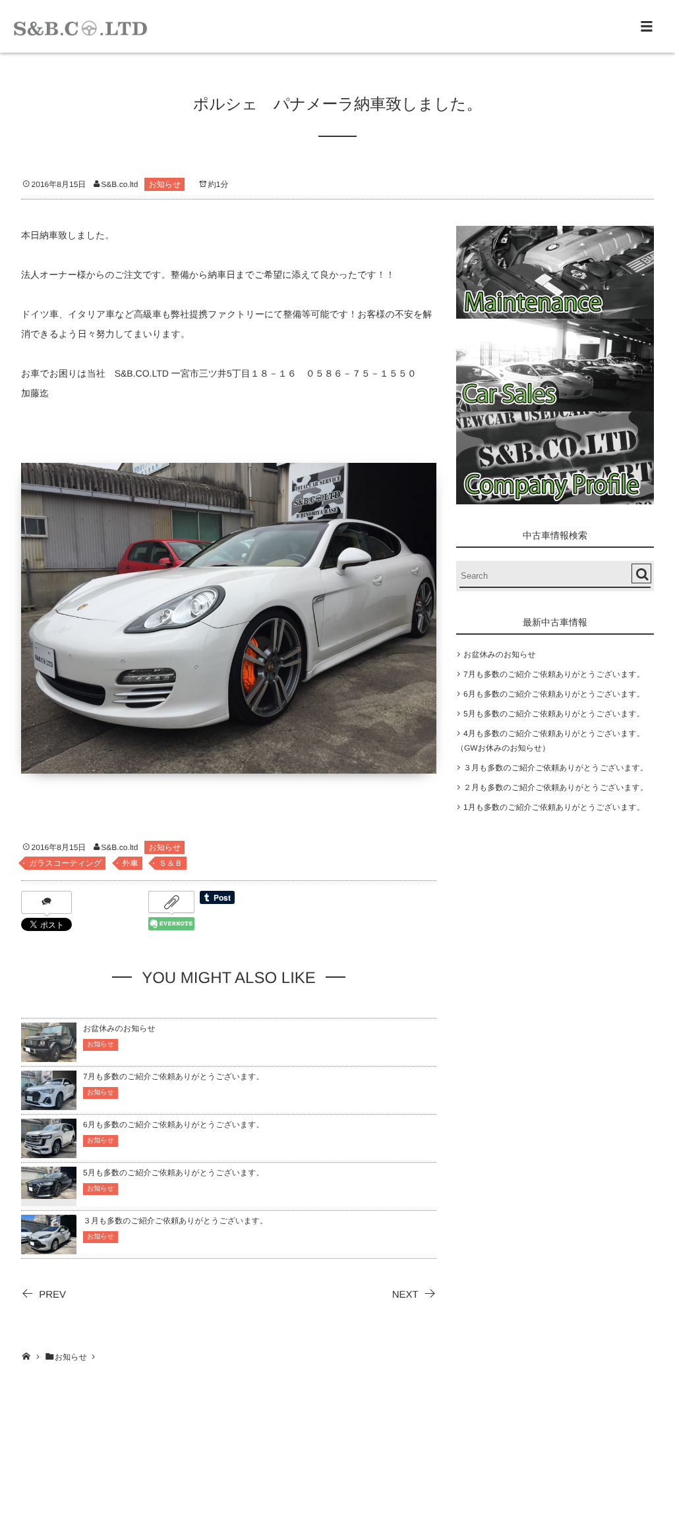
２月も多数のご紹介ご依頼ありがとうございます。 (555, 787)
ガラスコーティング (65, 863)
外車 (130, 863)
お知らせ (164, 184)
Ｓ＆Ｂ (171, 863)
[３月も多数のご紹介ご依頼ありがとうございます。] (48, 1248)
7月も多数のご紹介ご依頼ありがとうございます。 (173, 1076)
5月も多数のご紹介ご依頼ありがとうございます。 (173, 1172)
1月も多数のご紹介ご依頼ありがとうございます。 (554, 807)
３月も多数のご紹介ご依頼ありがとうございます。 (175, 1220)
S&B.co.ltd (119, 184)
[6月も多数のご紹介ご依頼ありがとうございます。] (48, 1151)
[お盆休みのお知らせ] (48, 1055)
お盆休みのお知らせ (119, 1028)
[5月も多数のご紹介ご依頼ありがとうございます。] (48, 1190)
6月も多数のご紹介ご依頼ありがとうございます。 (173, 1124)
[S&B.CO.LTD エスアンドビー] (80, 27)
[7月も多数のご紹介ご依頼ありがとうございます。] (48, 1103)
